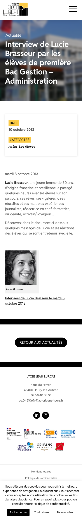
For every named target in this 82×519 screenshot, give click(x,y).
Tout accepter (18, 512)
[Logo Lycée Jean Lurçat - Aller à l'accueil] (15, 9)
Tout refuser (42, 512)
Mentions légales (41, 471)
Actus (13, 146)
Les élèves (27, 146)
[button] (36, 415)
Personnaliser (65, 512)
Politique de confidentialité (41, 478)
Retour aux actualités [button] (41, 342)
